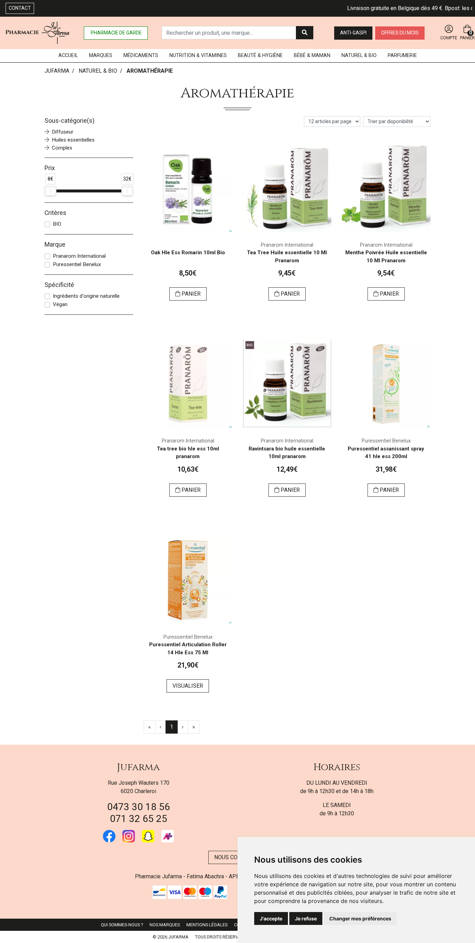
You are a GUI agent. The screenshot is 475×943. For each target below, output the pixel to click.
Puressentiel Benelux (77, 264)
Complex (62, 148)
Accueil (68, 55)
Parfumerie (402, 55)
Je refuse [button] (306, 918)
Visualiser (187, 685)
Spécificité (59, 284)
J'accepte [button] (271, 918)
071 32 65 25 (138, 818)
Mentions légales (206, 924)
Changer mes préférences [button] (360, 918)
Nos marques (165, 924)
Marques (100, 55)
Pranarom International (79, 256)
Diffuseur (62, 132)
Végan (60, 304)
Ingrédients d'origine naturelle (86, 296)
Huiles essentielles (73, 140)
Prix (50, 168)
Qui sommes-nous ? (122, 924)
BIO (57, 224)
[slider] (50, 191)
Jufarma (138, 767)
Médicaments (140, 55)
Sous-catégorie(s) (70, 120)
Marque (55, 244)
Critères (55, 212)
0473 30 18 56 (138, 807)
